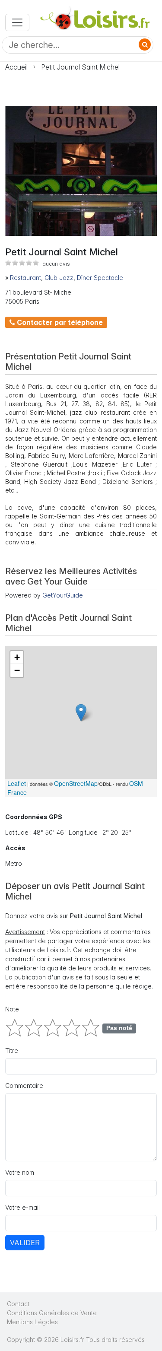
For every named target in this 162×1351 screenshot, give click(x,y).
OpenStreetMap (76, 783)
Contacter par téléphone (59, 322)
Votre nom (19, 1172)
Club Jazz (58, 277)
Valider (25, 1242)
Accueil (16, 67)
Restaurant (25, 277)
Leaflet (16, 783)
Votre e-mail (22, 1207)
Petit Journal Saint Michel (80, 67)
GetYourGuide (62, 595)
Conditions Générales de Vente (52, 1312)
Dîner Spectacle (100, 277)
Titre (11, 1050)
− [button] (17, 670)
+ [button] (17, 657)
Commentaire (24, 1085)
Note (12, 1009)
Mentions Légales (32, 1322)
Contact (18, 1303)
